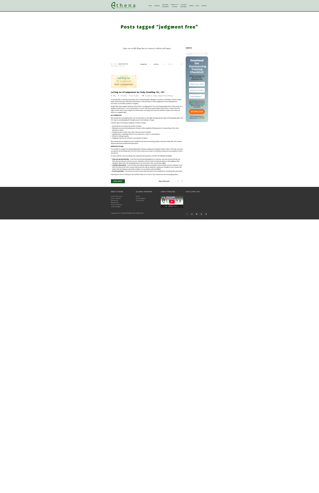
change (155, 96)
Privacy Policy (140, 200)
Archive (156, 64)
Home (150, 5)
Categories (143, 64)
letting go (170, 96)
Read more (117, 181)
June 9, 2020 (134, 96)
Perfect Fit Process (116, 196)
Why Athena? (115, 202)
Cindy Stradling (115, 206)
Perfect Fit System (116, 204)
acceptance (148, 96)
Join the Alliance (141, 198)
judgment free (162, 96)
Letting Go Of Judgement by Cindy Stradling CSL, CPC (138, 92)
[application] (172, 201)
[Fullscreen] (181, 206)
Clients (138, 196)
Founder (157, 5)
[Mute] (178, 206)
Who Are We (114, 200)
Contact (204, 5)
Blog (197, 5)
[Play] (163, 206)
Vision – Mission (116, 198)
